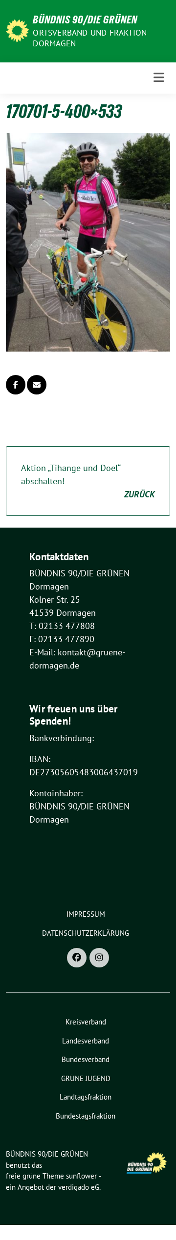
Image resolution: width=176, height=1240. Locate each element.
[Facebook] (77, 957)
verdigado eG (78, 1187)
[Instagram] (99, 957)
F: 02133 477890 (61, 639)
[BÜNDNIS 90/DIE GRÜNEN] (17, 30)
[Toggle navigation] (159, 78)
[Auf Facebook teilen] (15, 384)
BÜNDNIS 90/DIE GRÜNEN (85, 19)
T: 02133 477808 (62, 625)
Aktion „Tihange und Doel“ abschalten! (88, 481)
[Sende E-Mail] (36, 384)
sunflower (81, 1176)
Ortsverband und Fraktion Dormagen (90, 38)
